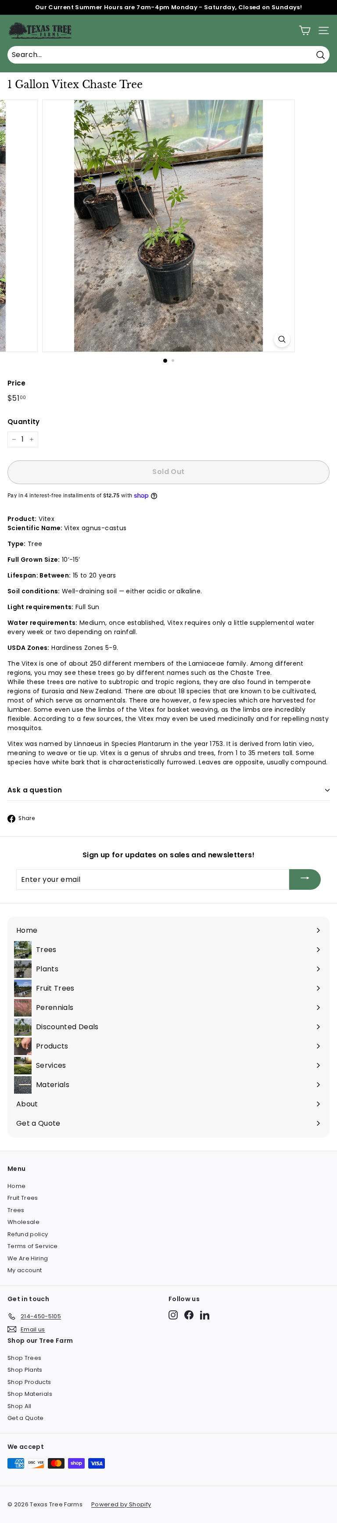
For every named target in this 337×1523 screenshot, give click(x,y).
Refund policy (27, 1234)
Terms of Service (32, 1246)
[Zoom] (282, 339)
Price (16, 383)
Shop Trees (24, 1358)
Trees (16, 1210)
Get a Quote (25, 1418)
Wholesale (23, 1222)
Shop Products (29, 1382)
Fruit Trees (22, 1198)
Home (16, 1186)
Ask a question (34, 790)
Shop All (19, 1406)
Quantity (23, 421)
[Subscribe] (305, 879)
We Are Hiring (27, 1258)
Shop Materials (29, 1394)
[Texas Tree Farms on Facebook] (189, 1315)
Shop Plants (25, 1370)
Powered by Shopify (121, 1504)
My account (24, 1270)
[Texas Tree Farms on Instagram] (173, 1315)
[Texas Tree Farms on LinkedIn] (204, 1315)
